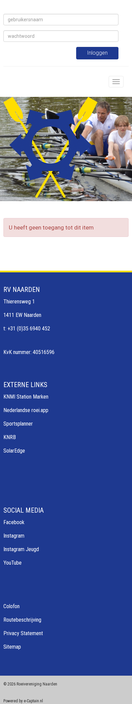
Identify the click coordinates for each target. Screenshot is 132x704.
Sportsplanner (18, 424)
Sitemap (12, 647)
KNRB (9, 437)
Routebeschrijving (22, 620)
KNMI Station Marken (25, 397)
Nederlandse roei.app (25, 410)
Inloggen (97, 53)
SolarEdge (14, 451)
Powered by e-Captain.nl (23, 701)
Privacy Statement (23, 633)
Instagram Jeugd (21, 549)
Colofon (11, 606)
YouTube (12, 563)
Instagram (13, 536)
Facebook (13, 522)
